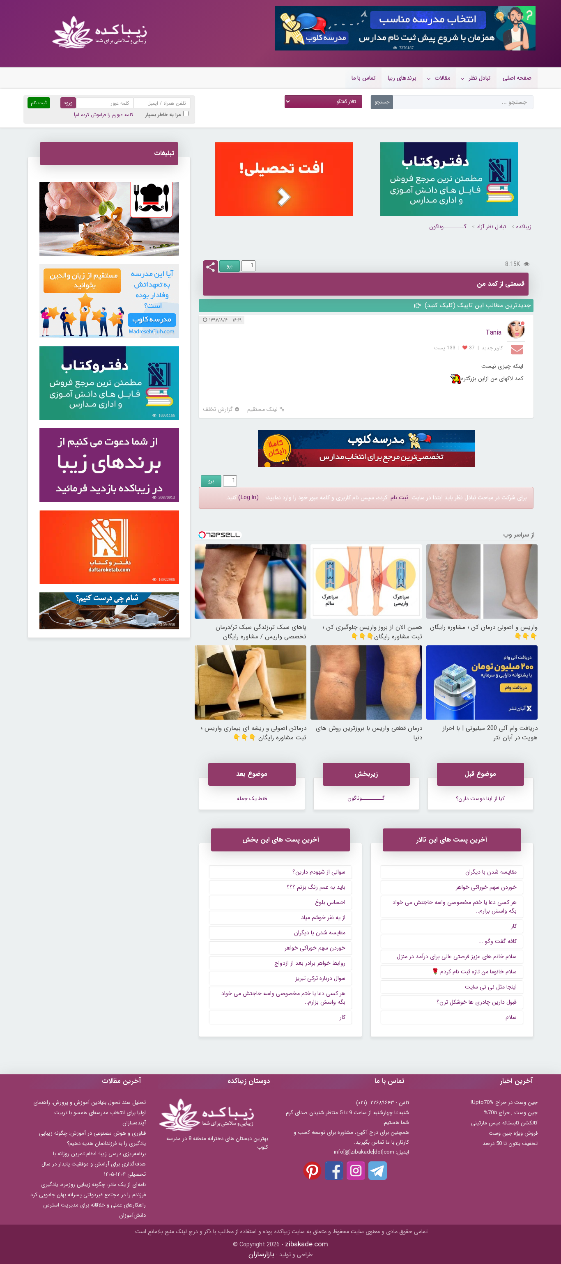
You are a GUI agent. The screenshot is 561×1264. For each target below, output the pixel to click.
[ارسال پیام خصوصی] (518, 349)
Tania (493, 332)
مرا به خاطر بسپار (163, 115)
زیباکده (523, 227)
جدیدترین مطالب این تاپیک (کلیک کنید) (477, 305)
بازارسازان (261, 1254)
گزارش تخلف (218, 409)
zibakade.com (306, 1244)
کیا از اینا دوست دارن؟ (480, 798)
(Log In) (248, 497)
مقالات (442, 78)
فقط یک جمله (252, 798)
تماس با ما (363, 78)
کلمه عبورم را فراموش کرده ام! (103, 115)
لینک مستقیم (262, 409)
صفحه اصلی (517, 78)
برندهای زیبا (402, 78)
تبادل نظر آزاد (491, 227)
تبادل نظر (479, 78)
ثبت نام (399, 497)
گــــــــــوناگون (448, 227)
